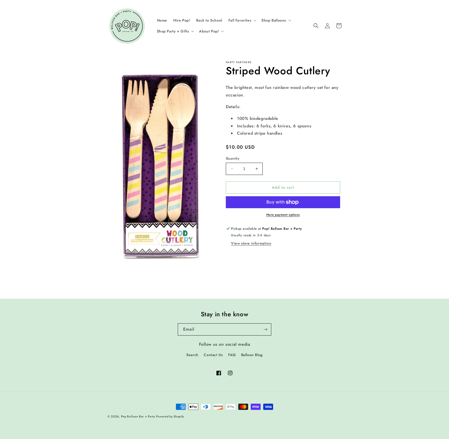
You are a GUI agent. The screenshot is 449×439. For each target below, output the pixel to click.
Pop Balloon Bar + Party (138, 416)
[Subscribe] (265, 329)
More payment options (283, 214)
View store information (251, 243)
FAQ (232, 354)
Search (192, 354)
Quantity (232, 158)
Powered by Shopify (170, 416)
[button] (241, 20)
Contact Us (213, 354)
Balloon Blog (252, 354)
